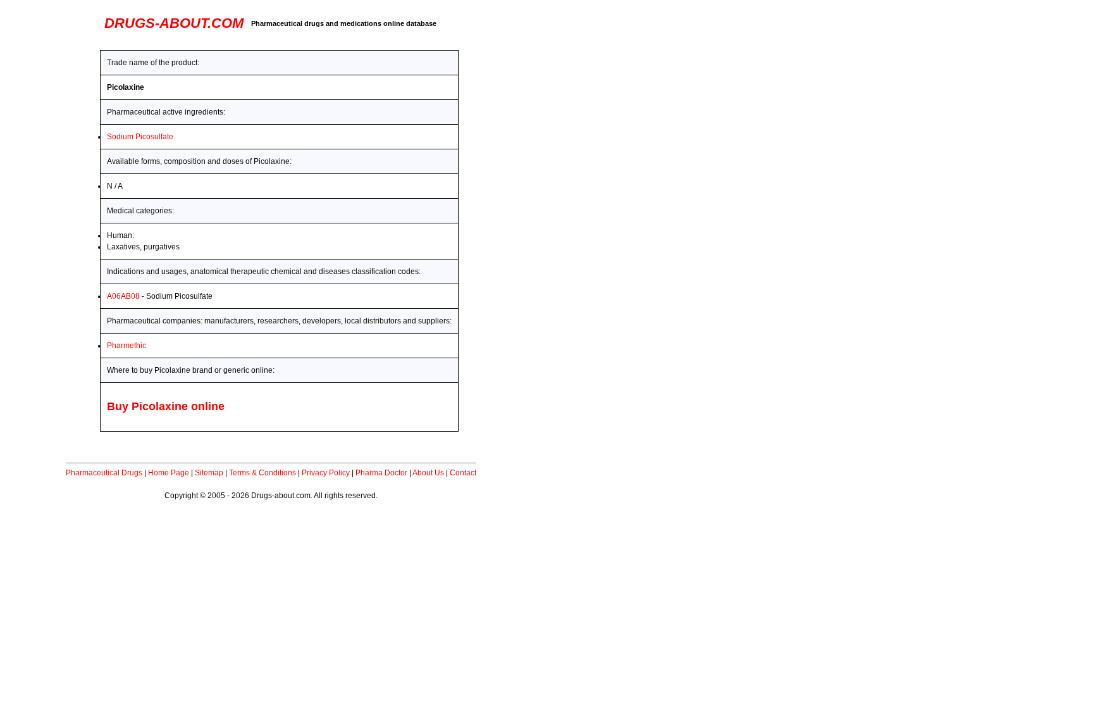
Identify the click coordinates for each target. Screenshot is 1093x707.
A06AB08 (123, 296)
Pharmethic (126, 345)
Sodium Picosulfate (140, 136)
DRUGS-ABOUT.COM (174, 23)
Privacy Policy (326, 472)
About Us (428, 472)
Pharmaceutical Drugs (104, 472)
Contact (463, 472)
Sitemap (209, 472)
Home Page (168, 472)
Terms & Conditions (262, 472)
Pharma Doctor (381, 472)
